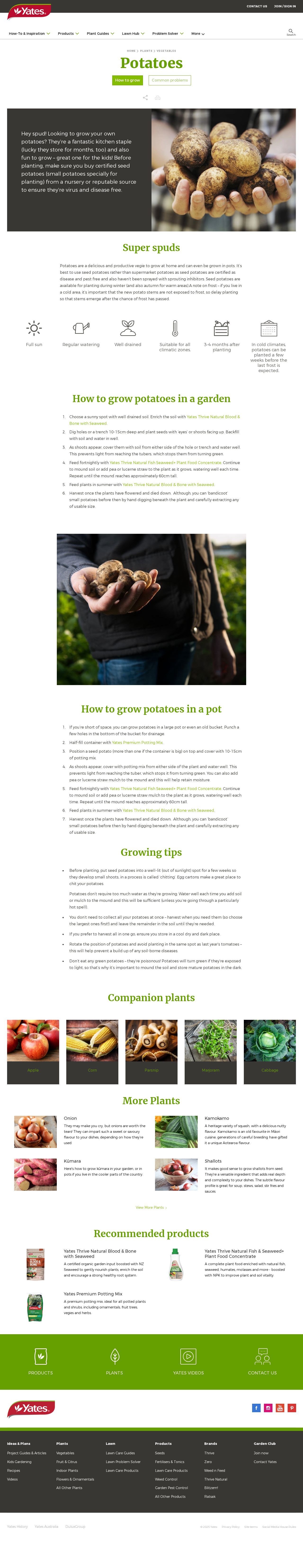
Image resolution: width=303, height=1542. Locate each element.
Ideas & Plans (18, 1444)
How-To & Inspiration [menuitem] (27, 33)
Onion (70, 1118)
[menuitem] (285, 6)
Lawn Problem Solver (123, 1462)
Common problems (170, 80)
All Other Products (170, 1496)
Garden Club (265, 1444)
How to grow (127, 80)
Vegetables (65, 1453)
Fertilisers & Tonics (169, 1462)
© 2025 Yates (209, 1527)
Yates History (17, 1527)
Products (163, 1444)
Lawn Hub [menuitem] (130, 33)
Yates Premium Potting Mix (137, 742)
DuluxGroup (75, 1527)
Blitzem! (211, 1488)
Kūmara (72, 1161)
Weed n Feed (214, 1470)
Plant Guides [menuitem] (98, 33)
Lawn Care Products (122, 1470)
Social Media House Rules (279, 1527)
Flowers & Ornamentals (75, 1479)
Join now (261, 1453)
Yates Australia (46, 1527)
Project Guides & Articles (26, 1453)
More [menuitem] (196, 33)
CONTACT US (257, 6)
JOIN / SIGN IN (285, 6)
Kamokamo (217, 1118)
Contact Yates (265, 1462)
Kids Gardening (19, 1462)
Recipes (13, 1470)
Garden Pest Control (171, 1488)
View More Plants (150, 1207)
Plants (62, 1444)
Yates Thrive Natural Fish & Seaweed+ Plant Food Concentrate (244, 1253)
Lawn (110, 1444)
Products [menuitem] (66, 33)
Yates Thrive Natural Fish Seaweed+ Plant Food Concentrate (165, 462)
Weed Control (166, 1479)
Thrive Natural (215, 1479)
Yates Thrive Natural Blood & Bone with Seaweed (168, 484)
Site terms (251, 1527)
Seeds (160, 1453)
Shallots (213, 1161)
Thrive (209, 1453)
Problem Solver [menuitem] (165, 33)
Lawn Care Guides (120, 1453)
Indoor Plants (67, 1470)
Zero (208, 1462)
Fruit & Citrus (66, 1462)
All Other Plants (69, 1488)
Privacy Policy (231, 1527)
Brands (210, 1444)
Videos (12, 1479)
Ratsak (209, 1496)
